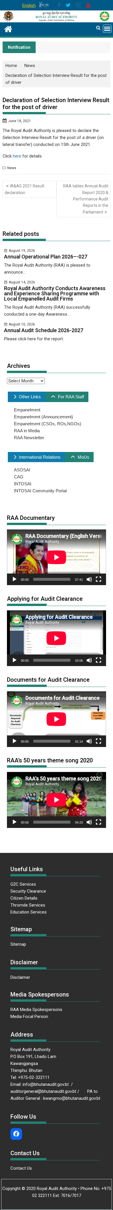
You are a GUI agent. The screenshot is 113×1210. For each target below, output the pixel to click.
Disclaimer (20, 977)
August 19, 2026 (22, 251)
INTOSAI (22, 483)
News (11, 168)
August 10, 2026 (22, 324)
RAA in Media (27, 430)
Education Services (28, 912)
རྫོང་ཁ (44, 5)
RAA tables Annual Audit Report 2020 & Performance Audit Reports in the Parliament (85, 199)
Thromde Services (27, 905)
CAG (18, 476)
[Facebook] (16, 1134)
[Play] (14, 579)
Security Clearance (28, 891)
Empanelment (27, 409)
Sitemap (18, 944)
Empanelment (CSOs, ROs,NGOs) (47, 423)
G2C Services (23, 884)
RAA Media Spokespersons (36, 1009)
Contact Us (21, 1168)
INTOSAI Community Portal (40, 490)
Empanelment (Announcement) (43, 416)
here (17, 156)
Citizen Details (23, 898)
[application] (56, 557)
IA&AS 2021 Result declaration (24, 189)
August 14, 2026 (22, 282)
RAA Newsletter (29, 437)
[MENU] (107, 29)
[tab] (26, 397)
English (29, 5)
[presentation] (26, 397)
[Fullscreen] (98, 579)
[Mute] (89, 579)
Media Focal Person (29, 1016)
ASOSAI (22, 469)
